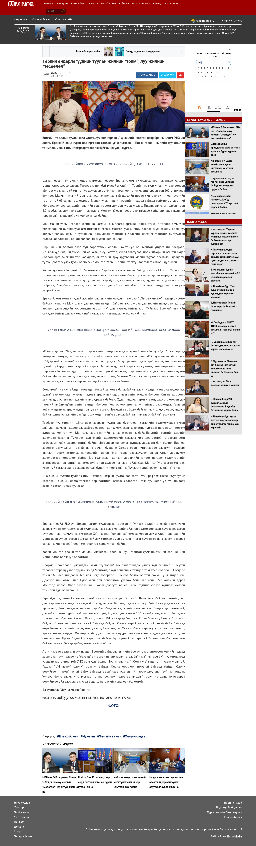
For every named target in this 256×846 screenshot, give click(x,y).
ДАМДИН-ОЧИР (61, 73)
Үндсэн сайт (21, 19)
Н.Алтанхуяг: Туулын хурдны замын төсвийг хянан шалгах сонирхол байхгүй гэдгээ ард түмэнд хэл (224, 236)
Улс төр (19, 807)
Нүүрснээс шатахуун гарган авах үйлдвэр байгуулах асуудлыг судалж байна (166, 782)
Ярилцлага (62, 3)
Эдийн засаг (22, 812)
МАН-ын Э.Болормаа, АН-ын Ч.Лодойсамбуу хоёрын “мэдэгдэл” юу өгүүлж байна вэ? (60, 784)
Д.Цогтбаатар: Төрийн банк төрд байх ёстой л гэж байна (224, 306)
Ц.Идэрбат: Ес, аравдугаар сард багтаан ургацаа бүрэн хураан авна (95, 782)
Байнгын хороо (128, 3)
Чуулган (93, 3)
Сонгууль (144, 3)
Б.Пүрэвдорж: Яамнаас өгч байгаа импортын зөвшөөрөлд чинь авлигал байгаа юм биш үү (225, 368)
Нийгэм (19, 821)
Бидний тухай (233, 802)
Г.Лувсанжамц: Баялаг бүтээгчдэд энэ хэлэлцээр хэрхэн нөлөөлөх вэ (225, 345)
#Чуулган (88, 736)
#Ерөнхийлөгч (67, 736)
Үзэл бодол (21, 817)
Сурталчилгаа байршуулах (224, 812)
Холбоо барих (233, 817)
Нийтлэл (49, 3)
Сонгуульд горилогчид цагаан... (144, 51)
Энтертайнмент (24, 836)
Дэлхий (19, 826)
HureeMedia (234, 836)
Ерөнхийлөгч (78, 3)
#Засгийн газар (109, 736)
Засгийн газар (108, 3)
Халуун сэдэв (170, 3)
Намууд (156, 3)
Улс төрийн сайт (42, 19)
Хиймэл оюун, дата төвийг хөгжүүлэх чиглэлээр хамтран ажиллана (130, 782)
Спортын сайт (63, 19)
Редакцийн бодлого (229, 807)
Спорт (18, 831)
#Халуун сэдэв (134, 736)
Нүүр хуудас (22, 802)
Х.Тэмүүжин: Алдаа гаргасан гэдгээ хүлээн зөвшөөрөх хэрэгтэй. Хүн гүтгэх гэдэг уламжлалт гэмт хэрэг (225, 257)
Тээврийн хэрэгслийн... (89, 51)
